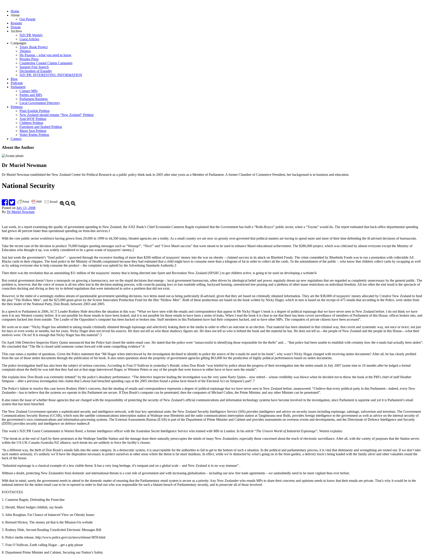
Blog (14, 79)
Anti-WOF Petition (32, 119)
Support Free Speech (34, 67)
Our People (27, 19)
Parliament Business (33, 99)
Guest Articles (29, 39)
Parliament (18, 87)
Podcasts (17, 83)
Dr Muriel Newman (21, 212)
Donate (16, 27)
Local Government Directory (39, 103)
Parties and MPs (30, 95)
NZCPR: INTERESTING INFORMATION (50, 75)
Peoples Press (29, 59)
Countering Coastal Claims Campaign (45, 63)
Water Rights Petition (34, 135)
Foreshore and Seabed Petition (40, 127)
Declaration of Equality (35, 71)
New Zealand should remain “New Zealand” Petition (56, 115)
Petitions (17, 107)
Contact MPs (28, 91)
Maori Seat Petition (32, 131)
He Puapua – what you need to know (45, 55)
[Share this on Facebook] (5, 204)
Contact (16, 139)
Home (15, 11)
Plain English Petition (34, 111)
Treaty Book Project (33, 47)
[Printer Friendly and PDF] (38, 204)
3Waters (25, 51)
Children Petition (31, 123)
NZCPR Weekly (31, 35)
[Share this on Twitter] (12, 204)
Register (16, 23)
